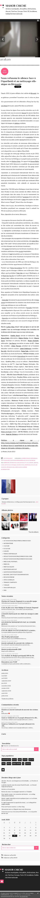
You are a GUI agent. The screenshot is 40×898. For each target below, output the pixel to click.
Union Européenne (16, 268)
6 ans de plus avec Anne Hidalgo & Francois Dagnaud (19, 607)
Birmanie (33, 93)
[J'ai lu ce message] (38, 893)
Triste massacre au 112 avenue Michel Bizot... (14, 811)
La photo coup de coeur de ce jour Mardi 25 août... (15, 785)
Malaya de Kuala (6, 432)
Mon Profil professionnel (9, 637)
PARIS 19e (6, 564)
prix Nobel (4, 106)
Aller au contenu (6, 1)
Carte (3, 734)
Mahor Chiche (23, 338)
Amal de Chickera (12, 434)
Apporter (5, 318)
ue (27, 462)
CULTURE (6, 546)
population (29, 137)
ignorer (24, 113)
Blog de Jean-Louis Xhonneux (22, 809)
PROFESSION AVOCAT (10, 569)
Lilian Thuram (16, 346)
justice (25, 759)
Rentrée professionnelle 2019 (11, 649)
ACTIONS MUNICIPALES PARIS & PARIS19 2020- (17, 540)
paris (19, 759)
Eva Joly (3, 351)
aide (11, 254)
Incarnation (11, 789)
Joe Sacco (12, 343)
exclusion (26, 197)
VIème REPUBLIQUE (10, 587)
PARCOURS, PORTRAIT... (11, 561)
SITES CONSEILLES (9, 580)
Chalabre (29, 791)
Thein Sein (19, 273)
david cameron (22, 467)
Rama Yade (25, 351)
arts (18, 429)
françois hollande (12, 467)
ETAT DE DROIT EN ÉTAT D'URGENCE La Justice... (18, 630)
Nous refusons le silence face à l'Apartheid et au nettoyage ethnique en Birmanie (18, 81)
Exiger (4, 308)
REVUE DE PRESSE (9, 577)
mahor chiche (16, 763)
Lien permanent (8, 458)
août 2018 (4, 693)
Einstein (4, 710)
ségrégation (20, 465)
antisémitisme (6, 759)
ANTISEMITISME (8, 543)
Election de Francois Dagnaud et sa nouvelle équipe (19, 601)
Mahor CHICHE (16, 5)
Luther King (10, 327)
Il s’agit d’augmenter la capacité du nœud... (13, 802)
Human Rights (34, 161)
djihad (9, 763)
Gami (3, 718)
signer (24, 199)
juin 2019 (4, 683)
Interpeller (5, 300)
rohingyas (13, 462)
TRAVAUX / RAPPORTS (10, 582)
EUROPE (6, 551)
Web (5, 590)
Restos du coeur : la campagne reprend (12, 791)
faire (37, 300)
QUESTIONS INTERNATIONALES (13, 572)
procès (21, 251)
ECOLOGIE (7, 548)
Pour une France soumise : (9, 806)
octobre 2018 (5, 688)
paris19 (31, 759)
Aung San (6, 276)
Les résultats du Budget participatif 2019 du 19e (17, 656)
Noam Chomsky (33, 341)
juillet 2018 (4, 696)
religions (17, 123)
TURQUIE (6, 585)
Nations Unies (16, 161)
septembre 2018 (6, 691)
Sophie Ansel (15, 335)
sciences (23, 429)
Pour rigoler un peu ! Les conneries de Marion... (15, 794)
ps (23, 763)
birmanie (6, 462)
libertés (35, 462)
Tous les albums (34, 532)
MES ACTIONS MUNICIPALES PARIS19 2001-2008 (18, 556)
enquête (29, 308)
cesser (3, 302)
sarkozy (28, 763)
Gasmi (3, 724)
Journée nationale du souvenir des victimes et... (17, 643)
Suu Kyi (11, 276)
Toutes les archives (7, 699)
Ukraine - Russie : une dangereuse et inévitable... (15, 781)
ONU (3, 763)
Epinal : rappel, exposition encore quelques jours (15, 798)
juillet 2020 (4, 673)
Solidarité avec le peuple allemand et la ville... (23, 718)
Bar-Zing (21, 806)
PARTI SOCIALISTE (9, 567)
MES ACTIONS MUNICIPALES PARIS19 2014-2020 (18, 559)
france (14, 759)
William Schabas (28, 354)
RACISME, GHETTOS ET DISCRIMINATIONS (16, 574)
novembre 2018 (6, 686)
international (21, 356)
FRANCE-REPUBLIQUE (10, 553)
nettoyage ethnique (11, 465)
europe (31, 462)
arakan (33, 465)
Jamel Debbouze (25, 348)
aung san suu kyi (21, 462)
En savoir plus (24, 896)
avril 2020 (4, 678)
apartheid (27, 465)
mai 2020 (4, 676)
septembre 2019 (6, 681)
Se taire (3, 789)
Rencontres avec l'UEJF (9, 662)
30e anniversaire (6, 809)
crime (2, 465)
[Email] (3, 769)
